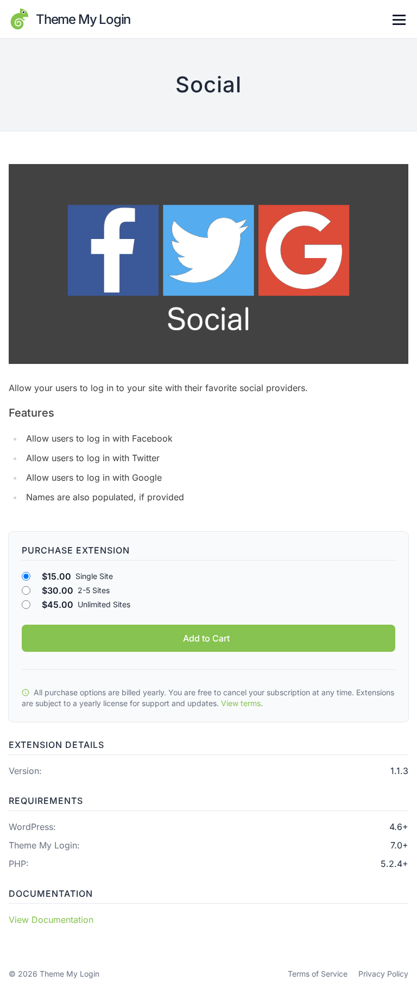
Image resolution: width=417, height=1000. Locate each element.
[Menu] (398, 19)
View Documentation (51, 919)
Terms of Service (318, 973)
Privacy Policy (383, 973)
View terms (241, 703)
